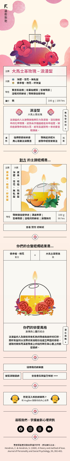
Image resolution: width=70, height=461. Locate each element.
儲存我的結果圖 (35, 367)
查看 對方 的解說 (35, 227)
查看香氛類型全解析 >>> (45, 376)
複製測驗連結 (12, 376)
